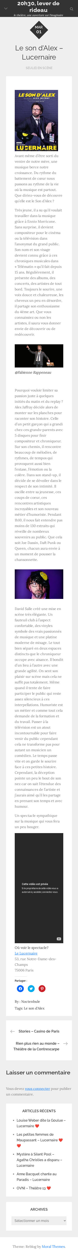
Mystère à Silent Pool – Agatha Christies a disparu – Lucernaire (39, 1160)
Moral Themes (53, 1246)
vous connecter (37, 1088)
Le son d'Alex (34, 1008)
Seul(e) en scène (39, 68)
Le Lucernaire (26, 953)
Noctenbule (30, 1001)
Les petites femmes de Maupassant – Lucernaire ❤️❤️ (40, 1140)
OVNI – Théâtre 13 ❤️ (34, 1188)
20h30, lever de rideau (38, 6)
